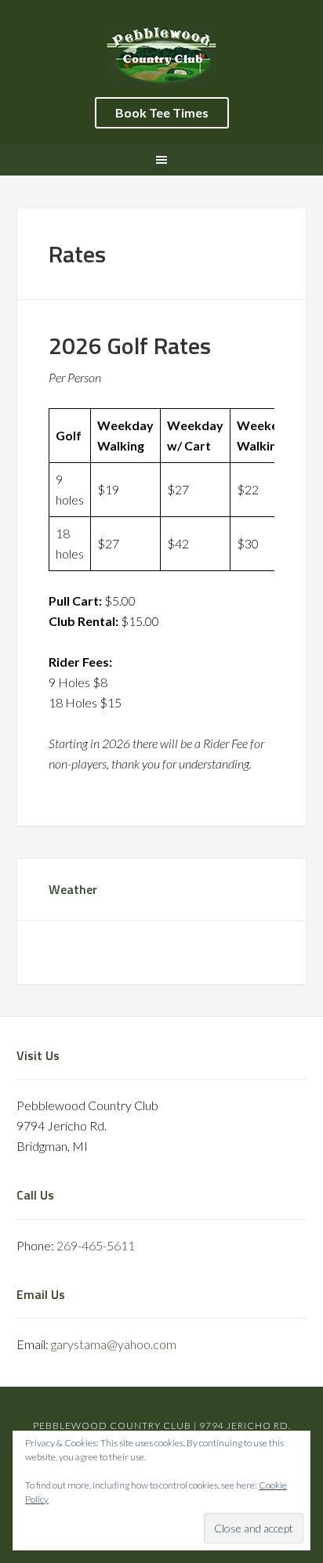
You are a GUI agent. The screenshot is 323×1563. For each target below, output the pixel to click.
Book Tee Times (162, 112)
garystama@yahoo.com (113, 1344)
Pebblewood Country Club (161, 55)
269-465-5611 (95, 1245)
